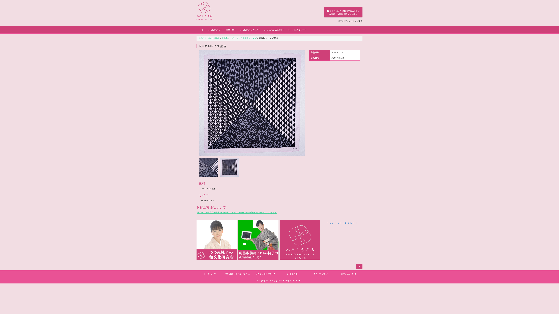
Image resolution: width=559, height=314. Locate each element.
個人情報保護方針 (263, 274)
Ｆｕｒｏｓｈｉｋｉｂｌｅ (342, 223)
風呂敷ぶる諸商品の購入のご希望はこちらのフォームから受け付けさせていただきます (237, 212)
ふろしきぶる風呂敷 (273, 29)
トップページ (210, 274)
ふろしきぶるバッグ (249, 29)
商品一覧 (230, 29)
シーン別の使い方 (296, 29)
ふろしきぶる (214, 29)
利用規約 (291, 274)
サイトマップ (319, 274)
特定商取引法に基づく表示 (237, 274)
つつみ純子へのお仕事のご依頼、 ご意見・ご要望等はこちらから (343, 12)
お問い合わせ (347, 274)
